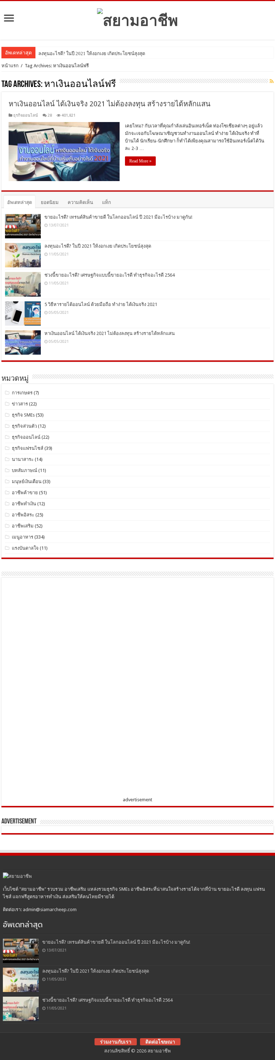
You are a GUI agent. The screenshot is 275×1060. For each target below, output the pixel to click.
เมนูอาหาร (22, 537)
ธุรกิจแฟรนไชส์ (27, 448)
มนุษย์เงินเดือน (27, 481)
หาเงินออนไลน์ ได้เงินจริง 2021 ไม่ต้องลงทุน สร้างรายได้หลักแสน (110, 103)
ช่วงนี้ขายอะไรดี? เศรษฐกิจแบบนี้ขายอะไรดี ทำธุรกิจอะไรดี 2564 (109, 275)
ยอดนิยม (50, 202)
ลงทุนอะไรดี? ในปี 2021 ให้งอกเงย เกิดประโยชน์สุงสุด (91, 53)
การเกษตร (22, 392)
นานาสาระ (23, 459)
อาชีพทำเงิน (24, 503)
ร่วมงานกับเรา (115, 1042)
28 (50, 115)
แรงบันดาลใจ (25, 548)
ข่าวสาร (20, 404)
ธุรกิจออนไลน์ (25, 115)
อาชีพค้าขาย (25, 492)
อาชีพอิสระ (23, 514)
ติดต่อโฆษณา (160, 1042)
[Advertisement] (58, 688)
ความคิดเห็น (80, 202)
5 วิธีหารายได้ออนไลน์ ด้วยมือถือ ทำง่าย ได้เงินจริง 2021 (100, 304)
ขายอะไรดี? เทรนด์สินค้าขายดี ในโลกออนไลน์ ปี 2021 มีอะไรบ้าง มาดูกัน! (118, 217)
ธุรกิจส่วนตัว (24, 426)
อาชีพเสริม (23, 526)
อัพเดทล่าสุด (19, 202)
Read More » (140, 161)
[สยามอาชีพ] (137, 19)
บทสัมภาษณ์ (24, 470)
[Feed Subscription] (272, 81)
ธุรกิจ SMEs (23, 415)
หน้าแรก (10, 65)
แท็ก (106, 202)
